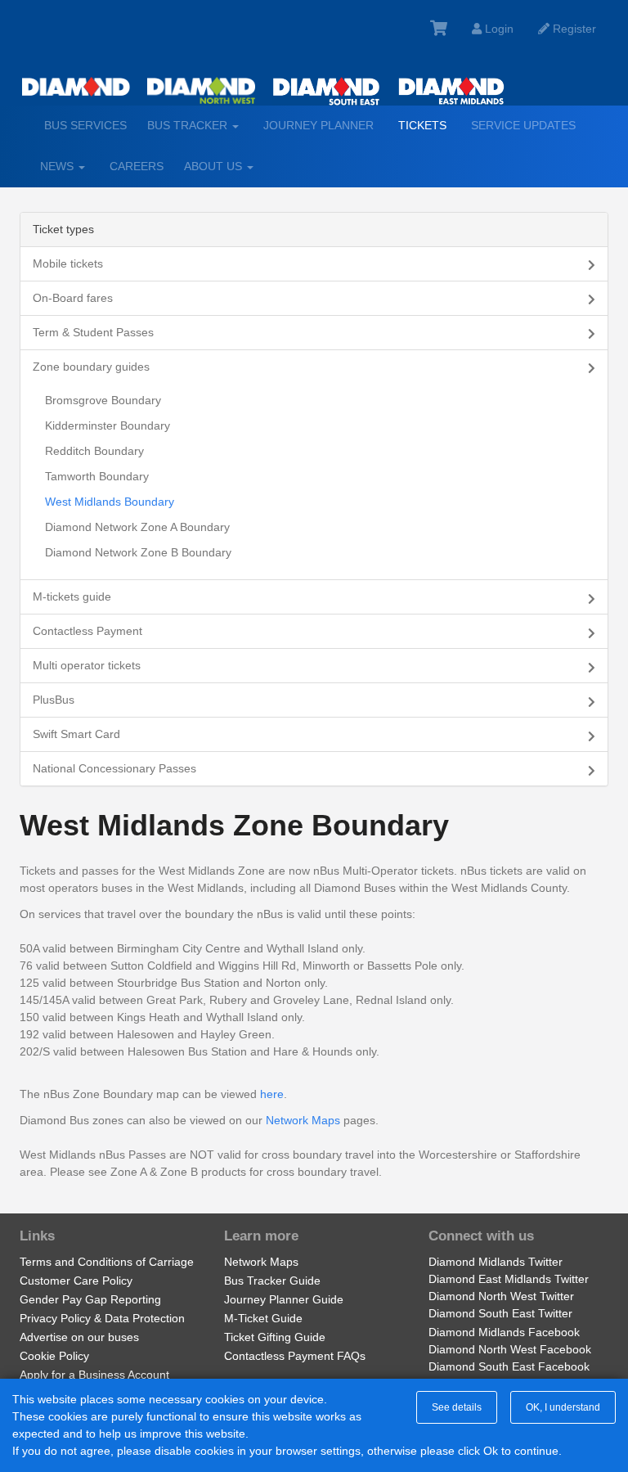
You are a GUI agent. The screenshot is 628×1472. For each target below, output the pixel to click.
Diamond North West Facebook (509, 1349)
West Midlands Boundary (109, 501)
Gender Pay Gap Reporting (90, 1299)
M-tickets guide (72, 596)
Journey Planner (318, 125)
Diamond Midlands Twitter (495, 1261)
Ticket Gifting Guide (274, 1337)
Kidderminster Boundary (107, 425)
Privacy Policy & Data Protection (102, 1318)
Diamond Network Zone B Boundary (138, 552)
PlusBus (53, 699)
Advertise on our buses (79, 1337)
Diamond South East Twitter (500, 1313)
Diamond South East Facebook (509, 1366)
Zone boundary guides (91, 366)
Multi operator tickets (87, 665)
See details (457, 1407)
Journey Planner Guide (283, 1299)
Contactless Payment (87, 630)
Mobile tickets (68, 263)
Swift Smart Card (76, 734)
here (272, 1094)
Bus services (85, 125)
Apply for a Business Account (94, 1374)
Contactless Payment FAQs (295, 1355)
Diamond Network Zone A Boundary (137, 526)
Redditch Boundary (94, 450)
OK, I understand (563, 1407)
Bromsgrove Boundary (103, 400)
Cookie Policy (54, 1355)
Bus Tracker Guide (272, 1280)
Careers (137, 166)
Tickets (422, 125)
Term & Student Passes (93, 332)
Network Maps (303, 1120)
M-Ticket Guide (263, 1318)
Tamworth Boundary (97, 476)
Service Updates (523, 125)
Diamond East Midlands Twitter (508, 1278)
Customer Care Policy (76, 1280)
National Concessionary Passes (114, 768)
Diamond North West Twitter (501, 1296)
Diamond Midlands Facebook (504, 1332)
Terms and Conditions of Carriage (107, 1261)
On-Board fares (73, 297)
